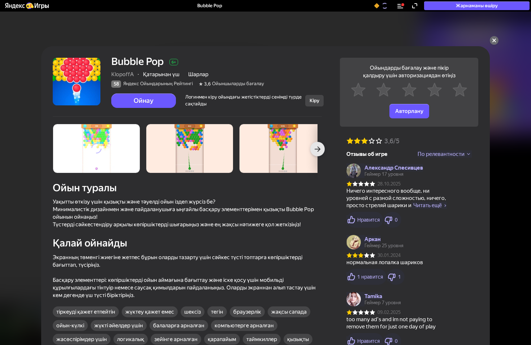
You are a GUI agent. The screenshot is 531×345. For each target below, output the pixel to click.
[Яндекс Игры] (26, 5)
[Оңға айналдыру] (317, 149)
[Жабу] (494, 40)
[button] (26, 5)
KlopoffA (122, 74)
